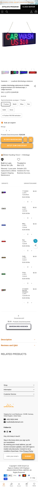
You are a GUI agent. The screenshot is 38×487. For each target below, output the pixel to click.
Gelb (4, 110)
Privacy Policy (28, 451)
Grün (11, 110)
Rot (28, 104)
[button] (36, 250)
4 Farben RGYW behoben (12, 115)
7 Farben (6, 104)
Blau (21, 104)
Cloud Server (28, 7)
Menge (3, 126)
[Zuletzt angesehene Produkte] (35, 241)
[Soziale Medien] (35, 245)
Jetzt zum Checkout (17, 145)
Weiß (14, 104)
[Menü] (2, 12)
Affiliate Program (10, 7)
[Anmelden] (31, 12)
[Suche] (7, 12)
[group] (5, 73)
